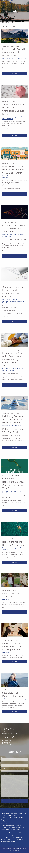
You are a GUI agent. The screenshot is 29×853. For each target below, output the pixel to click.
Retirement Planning (8, 33)
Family (24, 58)
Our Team (4, 12)
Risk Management (6, 236)
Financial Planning (7, 22)
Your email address (11, 763)
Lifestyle (10, 58)
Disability (21, 368)
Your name (9, 757)
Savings (20, 58)
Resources (4, 36)
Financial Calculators (14, 39)
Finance (15, 58)
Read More (14, 73)
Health (19, 301)
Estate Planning (6, 29)
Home (3, 6)
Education (4, 117)
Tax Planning (20, 117)
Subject (8, 768)
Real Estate (9, 492)
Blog (2, 39)
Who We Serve (19, 16)
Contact (4, 46)
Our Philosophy (6, 16)
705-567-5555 (7, 740)
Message (9, 774)
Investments (10, 118)
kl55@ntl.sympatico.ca (9, 744)
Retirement (5, 58)
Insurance (14, 301)
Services (4, 19)
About (3, 9)
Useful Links (5, 43)
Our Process (14, 12)
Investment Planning (8, 26)
